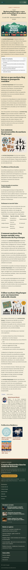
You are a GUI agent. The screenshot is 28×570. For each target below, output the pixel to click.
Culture (14, 10)
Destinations (4, 484)
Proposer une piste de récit (9, 476)
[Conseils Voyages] (3, 2)
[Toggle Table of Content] (23, 59)
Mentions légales (6, 555)
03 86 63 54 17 (22, 480)
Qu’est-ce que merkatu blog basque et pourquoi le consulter (14, 61)
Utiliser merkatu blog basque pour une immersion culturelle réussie (14, 71)
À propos (3, 394)
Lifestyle (3, 494)
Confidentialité (5, 557)
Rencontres (4, 496)
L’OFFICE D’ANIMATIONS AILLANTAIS (10, 479)
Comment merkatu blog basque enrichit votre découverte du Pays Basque (13, 67)
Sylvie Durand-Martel (13, 397)
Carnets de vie (4, 486)
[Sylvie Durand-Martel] (4, 402)
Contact (3, 498)
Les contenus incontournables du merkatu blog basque (13, 64)
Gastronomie (4, 491)
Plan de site (5, 559)
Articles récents (10, 394)
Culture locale (4, 489)
